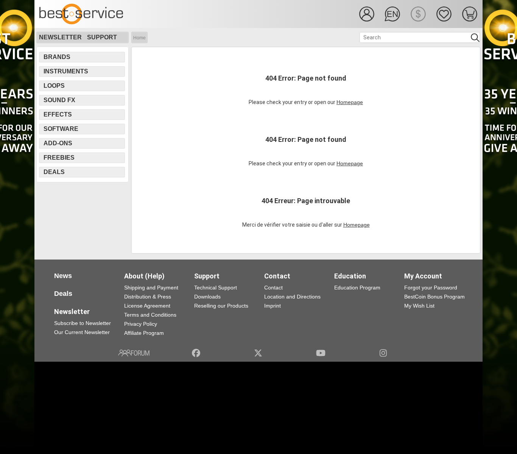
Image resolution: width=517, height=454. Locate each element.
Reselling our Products (221, 306)
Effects (58, 114)
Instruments (66, 71)
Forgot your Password (430, 288)
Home (139, 37)
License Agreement (147, 306)
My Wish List (419, 306)
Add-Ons (58, 143)
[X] (258, 353)
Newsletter (60, 37)
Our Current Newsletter (82, 332)
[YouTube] (320, 353)
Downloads (207, 297)
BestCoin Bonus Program (434, 297)
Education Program (357, 288)
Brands (57, 57)
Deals (54, 172)
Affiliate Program (144, 333)
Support (102, 37)
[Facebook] (196, 353)
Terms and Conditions (150, 315)
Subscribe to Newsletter (82, 323)
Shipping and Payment (151, 288)
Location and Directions (292, 297)
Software (61, 129)
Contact (273, 288)
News (63, 276)
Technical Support (215, 288)
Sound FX (59, 100)
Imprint (272, 306)
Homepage (349, 102)
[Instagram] (383, 353)
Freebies (59, 157)
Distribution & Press (147, 297)
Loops (54, 85)
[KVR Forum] (134, 353)
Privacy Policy (140, 324)
